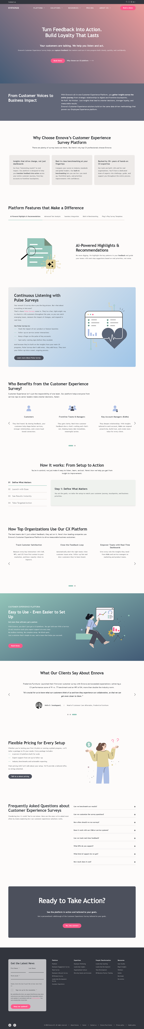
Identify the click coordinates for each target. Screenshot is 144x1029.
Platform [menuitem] (54, 964)
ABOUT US (104, 8)
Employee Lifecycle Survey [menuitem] (60, 973)
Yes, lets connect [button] (72, 926)
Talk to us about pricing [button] (20, 776)
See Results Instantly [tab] (20, 496)
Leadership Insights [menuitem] (79, 967)
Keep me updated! (21, 1006)
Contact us (12, 2)
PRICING (90, 8)
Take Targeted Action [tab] (20, 503)
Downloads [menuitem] (121, 976)
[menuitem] (75, 1025)
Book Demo (58, 61)
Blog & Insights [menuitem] (122, 967)
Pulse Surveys (29, 311)
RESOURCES (73, 8)
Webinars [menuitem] (120, 970)
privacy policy (36, 998)
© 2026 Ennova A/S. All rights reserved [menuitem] (55, 1025)
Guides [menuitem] (120, 973)
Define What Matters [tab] (19, 482)
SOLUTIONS (56, 8)
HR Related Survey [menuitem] (57, 976)
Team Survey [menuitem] (55, 970)
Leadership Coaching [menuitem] (102, 964)
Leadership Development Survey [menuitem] (59, 980)
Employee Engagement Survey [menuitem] (61, 967)
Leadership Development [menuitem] (103, 967)
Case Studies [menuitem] (121, 964)
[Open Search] (126, 2)
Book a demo (128, 8)
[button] (70, 445)
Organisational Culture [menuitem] (80, 970)
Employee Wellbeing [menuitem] (80, 964)
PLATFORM (38, 8)
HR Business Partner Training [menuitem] (104, 973)
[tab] (25, 216)
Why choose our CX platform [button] (77, 60)
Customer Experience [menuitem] (58, 984)
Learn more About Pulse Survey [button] (29, 358)
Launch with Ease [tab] (18, 489)
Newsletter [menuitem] (121, 979)
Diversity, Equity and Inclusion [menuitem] (82, 973)
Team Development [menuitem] (101, 970)
